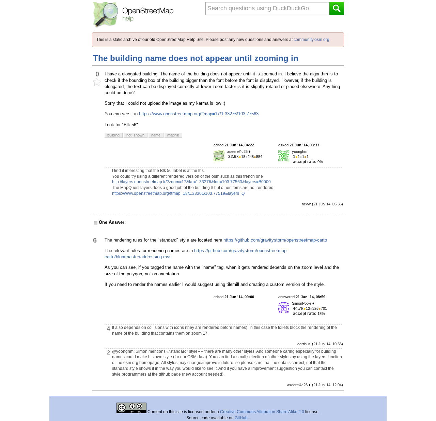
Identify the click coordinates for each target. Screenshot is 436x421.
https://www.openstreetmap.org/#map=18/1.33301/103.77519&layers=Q (178, 193)
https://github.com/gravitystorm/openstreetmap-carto (275, 240)
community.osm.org (311, 39)
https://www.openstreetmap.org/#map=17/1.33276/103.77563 (199, 113)
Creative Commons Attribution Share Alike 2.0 (262, 411)
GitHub (242, 418)
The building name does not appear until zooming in (195, 58)
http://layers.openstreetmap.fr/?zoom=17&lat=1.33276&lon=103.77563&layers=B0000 (191, 181)
